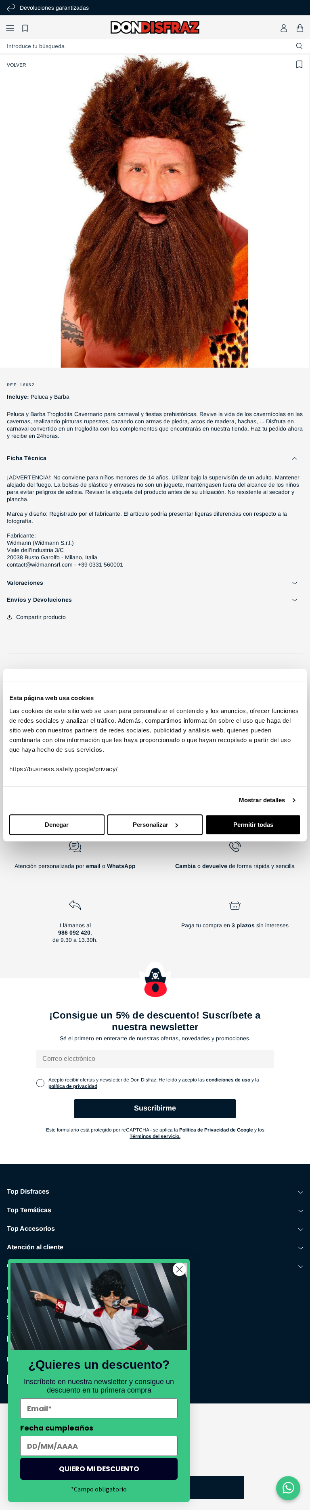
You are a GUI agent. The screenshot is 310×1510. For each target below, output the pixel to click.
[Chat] (288, 1488)
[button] (10, 28)
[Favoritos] (26, 28)
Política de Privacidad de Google (216, 1130)
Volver (16, 65)
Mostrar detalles (262, 800)
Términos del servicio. (155, 1136)
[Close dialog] (179, 1269)
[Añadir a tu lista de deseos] (299, 64)
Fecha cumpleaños (56, 1428)
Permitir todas (253, 824)
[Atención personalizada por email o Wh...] (75, 858)
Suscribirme (155, 1108)
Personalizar (150, 824)
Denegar (57, 824)
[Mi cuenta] (284, 28)
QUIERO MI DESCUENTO (99, 1469)
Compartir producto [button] (41, 617)
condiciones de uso (228, 1080)
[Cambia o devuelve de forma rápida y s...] (235, 858)
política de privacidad (72, 1086)
